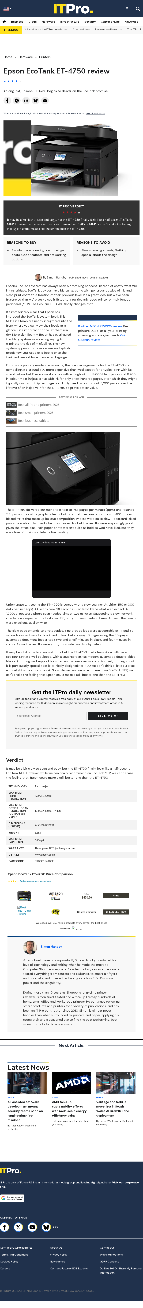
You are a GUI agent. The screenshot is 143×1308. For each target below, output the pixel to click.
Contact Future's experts (16, 1247)
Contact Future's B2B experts (69, 1268)
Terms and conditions (14, 1254)
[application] (71, 568)
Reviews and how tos (108, 29)
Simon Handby (56, 277)
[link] (24, 895)
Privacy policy (58, 1254)
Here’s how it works (95, 113)
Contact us (107, 1247)
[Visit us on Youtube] (32, 1227)
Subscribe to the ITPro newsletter (45, 29)
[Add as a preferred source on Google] (12, 1198)
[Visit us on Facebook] (4, 1227)
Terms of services (61, 728)
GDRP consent (109, 1261)
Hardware (48, 22)
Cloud (33, 22)
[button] (71, 895)
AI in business (81, 29)
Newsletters (57, 1261)
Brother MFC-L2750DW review (100, 326)
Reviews (103, 277)
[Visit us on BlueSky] (45, 1227)
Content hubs (110, 22)
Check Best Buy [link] (116, 912)
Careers (5, 1268)
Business (17, 22)
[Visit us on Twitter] (18, 1227)
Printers (45, 57)
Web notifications (111, 1254)
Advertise (131, 22)
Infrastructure (69, 22)
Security (90, 22)
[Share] (7, 100)
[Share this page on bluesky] (35, 100)
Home (7, 57)
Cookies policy (9, 1261)
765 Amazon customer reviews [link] (35, 881)
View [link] (116, 895)
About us (56, 1247)
